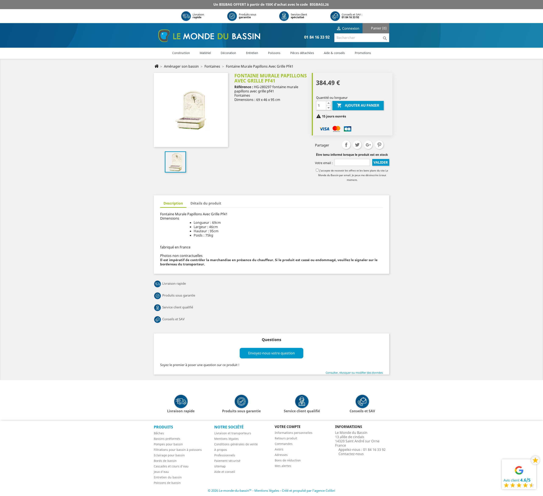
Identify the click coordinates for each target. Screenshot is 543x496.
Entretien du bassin (168, 477)
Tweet (357, 145)
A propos (220, 450)
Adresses (281, 455)
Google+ (368, 145)
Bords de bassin (165, 461)
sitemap (220, 466)
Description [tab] (173, 203)
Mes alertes (283, 466)
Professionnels (224, 455)
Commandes (283, 444)
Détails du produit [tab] (205, 203)
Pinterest (379, 145)
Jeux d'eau (161, 472)
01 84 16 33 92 (350, 17)
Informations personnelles (293, 433)
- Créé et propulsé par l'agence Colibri (307, 490)
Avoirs (279, 449)
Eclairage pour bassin (169, 455)
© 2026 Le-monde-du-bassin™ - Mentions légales (244, 490)
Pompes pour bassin (168, 444)
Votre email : (324, 163)
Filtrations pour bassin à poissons (178, 450)
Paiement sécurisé (227, 461)
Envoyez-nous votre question (271, 353)
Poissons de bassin (167, 483)
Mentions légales (226, 439)
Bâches (159, 433)
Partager (346, 145)
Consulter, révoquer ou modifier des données (354, 373)
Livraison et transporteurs (232, 433)
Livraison (198, 16)
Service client (299, 16)
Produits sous (247, 16)
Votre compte (288, 426)
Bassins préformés (167, 439)
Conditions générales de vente (236, 444)
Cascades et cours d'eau (171, 466)
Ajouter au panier (358, 105)
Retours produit (286, 438)
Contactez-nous (351, 453)
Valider (381, 162)
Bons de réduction (288, 460)
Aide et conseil (224, 472)
